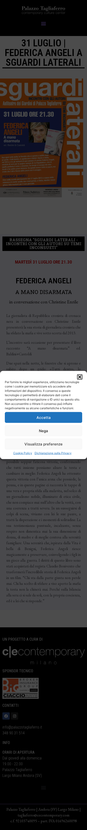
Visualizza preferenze (43, 444)
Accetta (43, 417)
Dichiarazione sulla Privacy (53, 453)
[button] (79, 377)
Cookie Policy (22, 453)
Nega (43, 430)
